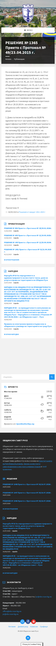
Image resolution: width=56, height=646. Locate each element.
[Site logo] (28, 22)
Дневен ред (23, 626)
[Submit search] (52, 377)
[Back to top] (28, 638)
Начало (8, 59)
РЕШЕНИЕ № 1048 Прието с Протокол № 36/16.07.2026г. (27, 484)
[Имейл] (22, 621)
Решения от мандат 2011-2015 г (32, 212)
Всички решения (11, 260)
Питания (11, 626)
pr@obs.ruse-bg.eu (44, 596)
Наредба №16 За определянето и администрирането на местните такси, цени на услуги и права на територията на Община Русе (26, 277)
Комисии (34, 626)
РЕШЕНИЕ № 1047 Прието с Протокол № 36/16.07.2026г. (27, 492)
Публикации (19, 59)
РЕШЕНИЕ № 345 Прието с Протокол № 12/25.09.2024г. (28, 242)
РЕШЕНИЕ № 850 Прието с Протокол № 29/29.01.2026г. (28, 228)
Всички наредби (11, 334)
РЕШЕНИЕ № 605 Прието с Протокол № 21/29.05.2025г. (28, 235)
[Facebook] (28, 621)
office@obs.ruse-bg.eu (12, 611)
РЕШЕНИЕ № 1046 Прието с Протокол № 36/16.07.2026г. (27, 501)
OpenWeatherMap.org (25, 424)
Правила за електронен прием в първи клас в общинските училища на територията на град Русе (28, 325)
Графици (44, 626)
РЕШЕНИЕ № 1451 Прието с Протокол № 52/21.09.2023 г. (27, 250)
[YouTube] (33, 621)
